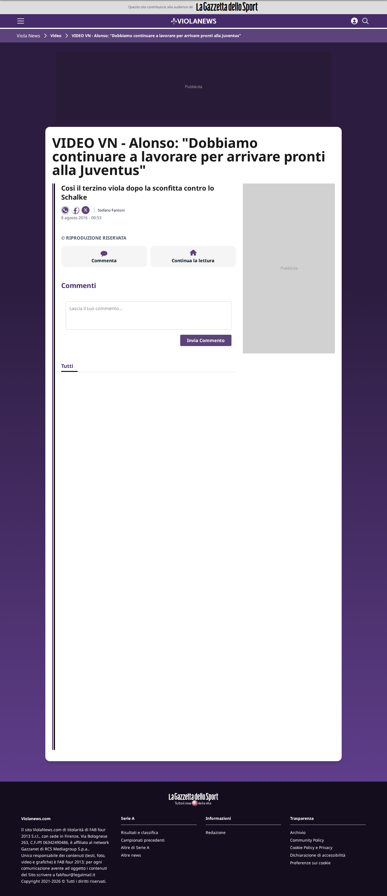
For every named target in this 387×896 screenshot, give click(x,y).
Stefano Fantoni (111, 210)
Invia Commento (206, 340)
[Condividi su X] (86, 210)
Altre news (131, 855)
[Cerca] (366, 21)
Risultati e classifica (139, 832)
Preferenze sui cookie (310, 862)
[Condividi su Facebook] (75, 210)
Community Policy (307, 840)
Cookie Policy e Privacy (311, 847)
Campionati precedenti (143, 840)
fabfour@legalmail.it (75, 874)
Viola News (28, 36)
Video (55, 35)
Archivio (297, 832)
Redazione (216, 832)
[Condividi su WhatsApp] (65, 210)
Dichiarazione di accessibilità (317, 855)
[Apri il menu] (21, 21)
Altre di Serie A (135, 847)
